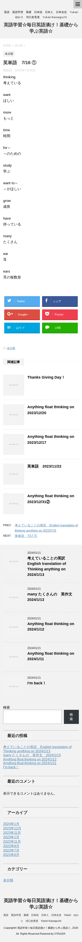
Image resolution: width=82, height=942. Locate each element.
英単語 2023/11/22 (44, 466)
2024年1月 (11, 824)
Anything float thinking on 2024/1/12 (30, 759)
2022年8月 (11, 846)
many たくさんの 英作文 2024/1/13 (32, 755)
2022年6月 (11, 855)
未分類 (11, 348)
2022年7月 (11, 850)
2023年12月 (12, 828)
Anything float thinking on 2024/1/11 (29, 763)
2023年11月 (12, 833)
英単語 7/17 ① (26, 536)
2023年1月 (11, 837)
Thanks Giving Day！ (46, 377)
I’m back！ (36, 683)
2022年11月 (12, 841)
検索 (6, 707)
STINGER (59, 933)
